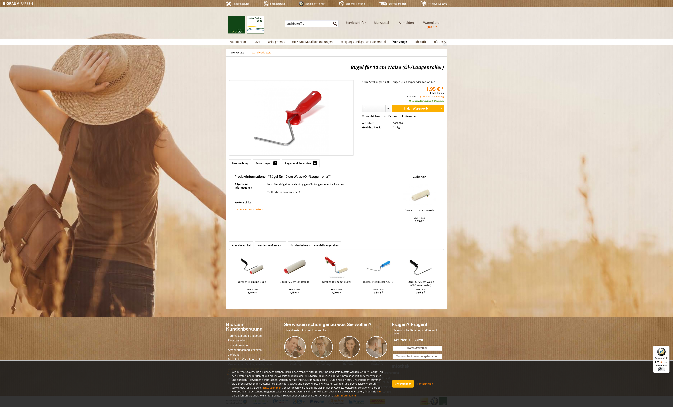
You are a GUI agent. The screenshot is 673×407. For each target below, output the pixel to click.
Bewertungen (266, 163)
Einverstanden (403, 383)
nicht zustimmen (271, 387)
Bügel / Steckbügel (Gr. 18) (378, 281)
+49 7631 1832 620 (408, 340)
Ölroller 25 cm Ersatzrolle (294, 281)
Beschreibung (240, 163)
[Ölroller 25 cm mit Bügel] (252, 266)
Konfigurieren (425, 383)
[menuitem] (312, 23)
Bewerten (411, 116)
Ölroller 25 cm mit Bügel (252, 281)
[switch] (661, 369)
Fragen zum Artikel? (251, 209)
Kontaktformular (417, 348)
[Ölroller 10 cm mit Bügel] (336, 266)
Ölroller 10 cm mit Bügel (336, 281)
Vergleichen (372, 116)
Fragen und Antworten (300, 163)
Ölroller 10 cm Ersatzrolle (419, 210)
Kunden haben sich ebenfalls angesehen (314, 245)
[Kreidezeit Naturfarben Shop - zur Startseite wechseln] (18, 3)
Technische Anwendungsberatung (417, 356)
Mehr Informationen (345, 395)
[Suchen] (335, 23)
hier (379, 391)
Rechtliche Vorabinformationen (247, 359)
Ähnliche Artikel (241, 245)
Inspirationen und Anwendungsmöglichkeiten (245, 347)
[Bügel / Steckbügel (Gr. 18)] (378, 266)
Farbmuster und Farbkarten (245, 335)
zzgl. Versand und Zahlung (431, 96)
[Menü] (667, 348)
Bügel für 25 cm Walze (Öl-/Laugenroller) (421, 283)
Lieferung (234, 354)
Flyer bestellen (237, 340)
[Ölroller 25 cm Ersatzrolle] (294, 266)
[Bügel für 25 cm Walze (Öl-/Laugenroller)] (420, 266)
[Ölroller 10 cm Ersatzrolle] (419, 194)
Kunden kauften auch (270, 245)
